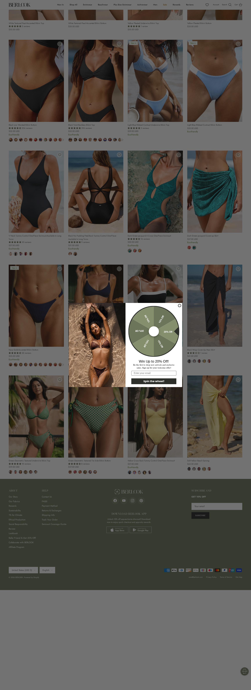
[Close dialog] (179, 305)
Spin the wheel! (153, 381)
